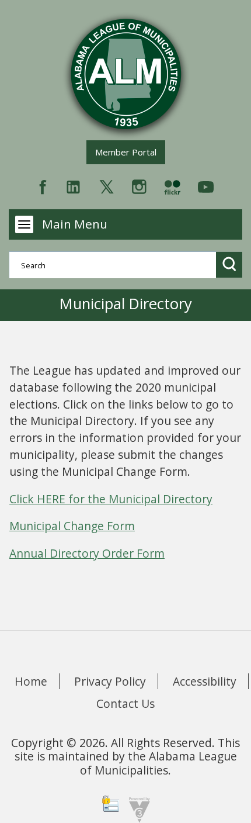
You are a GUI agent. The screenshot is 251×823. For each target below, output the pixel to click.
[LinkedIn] (73, 185)
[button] (229, 264)
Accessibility (204, 681)
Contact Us (125, 703)
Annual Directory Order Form (87, 553)
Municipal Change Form (72, 526)
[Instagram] (139, 185)
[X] (106, 185)
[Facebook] (43, 185)
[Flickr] (172, 185)
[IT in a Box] (136, 809)
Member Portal (130, 152)
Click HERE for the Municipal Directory (110, 499)
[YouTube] (206, 185)
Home (31, 681)
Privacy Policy (110, 681)
